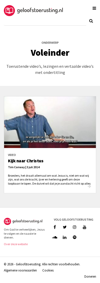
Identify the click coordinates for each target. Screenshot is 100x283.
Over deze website (16, 244)
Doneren (90, 276)
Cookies (48, 270)
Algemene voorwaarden (20, 270)
